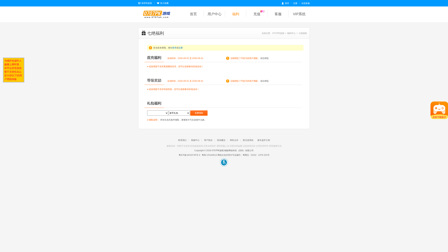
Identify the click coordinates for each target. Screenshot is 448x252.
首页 (193, 14)
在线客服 (305, 3)
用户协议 (208, 140)
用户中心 (215, 14)
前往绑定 (264, 58)
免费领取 (199, 113)
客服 (278, 14)
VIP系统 (299, 14)
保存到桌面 (146, 3)
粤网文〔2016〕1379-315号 (256, 155)
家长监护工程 (263, 140)
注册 (295, 3)
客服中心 (195, 140)
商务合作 (234, 140)
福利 (235, 14)
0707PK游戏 (278, 33)
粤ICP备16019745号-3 (189, 155)
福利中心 (291, 33)
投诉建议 (221, 140)
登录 (287, 3)
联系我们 (182, 140)
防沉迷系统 (248, 140)
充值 (256, 14)
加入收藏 (164, 3)
